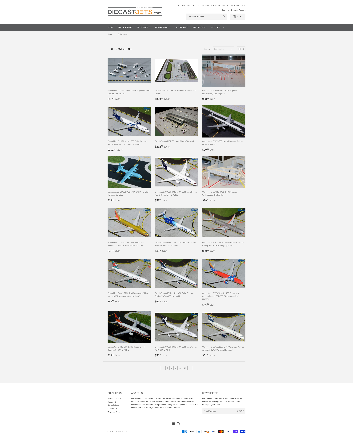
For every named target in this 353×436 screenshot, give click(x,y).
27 (185, 368)
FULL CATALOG (125, 27)
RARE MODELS (199, 27)
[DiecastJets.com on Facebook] (173, 424)
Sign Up (240, 411)
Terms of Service (115, 412)
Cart (240, 16)
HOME (110, 27)
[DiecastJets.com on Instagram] (178, 424)
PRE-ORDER (143, 27)
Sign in (224, 10)
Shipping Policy (114, 398)
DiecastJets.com (120, 431)
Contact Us (112, 408)
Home (110, 34)
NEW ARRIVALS (162, 27)
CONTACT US (217, 27)
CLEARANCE (182, 27)
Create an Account (238, 10)
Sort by (207, 49)
